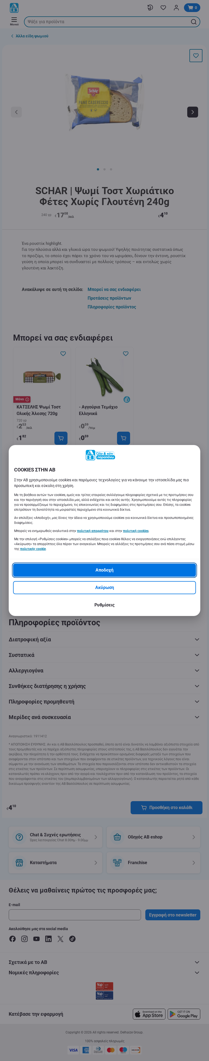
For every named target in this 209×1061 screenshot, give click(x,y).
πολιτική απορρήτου (93, 531)
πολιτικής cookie (33, 549)
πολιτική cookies (136, 531)
